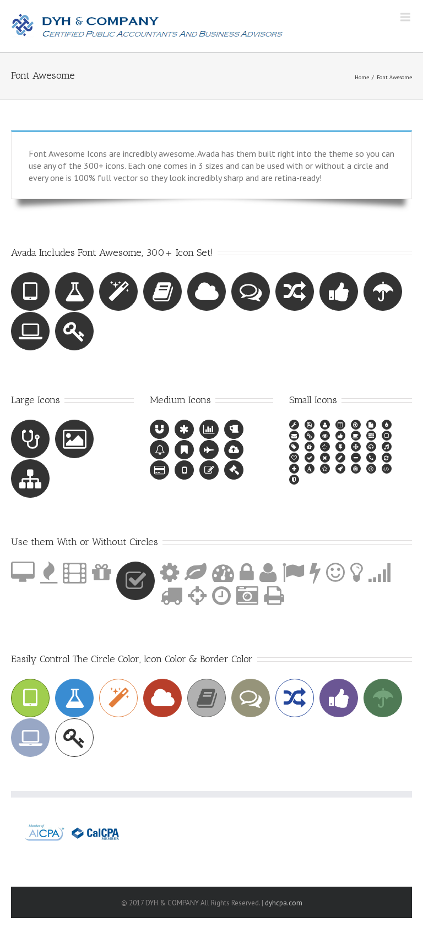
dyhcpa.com (283, 903)
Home (362, 77)
